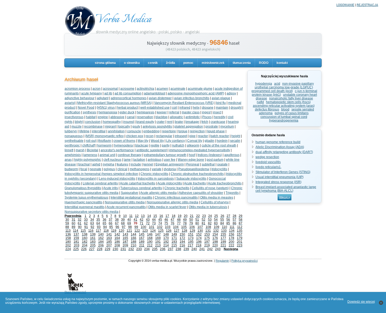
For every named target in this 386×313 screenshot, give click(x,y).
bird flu (221, 103)
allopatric (176, 117)
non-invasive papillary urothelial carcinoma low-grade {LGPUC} (284, 85)
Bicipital (92, 150)
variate (156, 169)
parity (166, 145)
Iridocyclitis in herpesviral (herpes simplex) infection (101, 174)
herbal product (127, 107)
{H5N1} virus (106, 107)
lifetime (84, 131)
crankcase (218, 122)
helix (196, 107)
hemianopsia (107, 112)
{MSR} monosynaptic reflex (104, 136)
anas (68, 159)
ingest (206, 112)
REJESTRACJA (367, 5)
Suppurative (129, 193)
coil (174, 107)
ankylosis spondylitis (157, 126)
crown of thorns (124, 141)
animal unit (107, 155)
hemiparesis (145, 112)
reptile (154, 145)
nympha (108, 164)
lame (127, 159)
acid (277, 83)
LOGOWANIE (345, 5)
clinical (122, 169)
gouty (136, 126)
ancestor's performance (117, 150)
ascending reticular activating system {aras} (284, 106)
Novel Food (86, 107)
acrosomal (110, 88)
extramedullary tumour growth (165, 155)
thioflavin (104, 141)
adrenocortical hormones (129, 98)
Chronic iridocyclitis (154, 174)
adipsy (231, 93)
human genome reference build (277, 142)
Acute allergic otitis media (158, 193)
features (122, 164)
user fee (169, 159)
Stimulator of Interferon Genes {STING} (282, 172)
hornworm (104, 145)
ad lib (108, 93)
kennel (148, 164)
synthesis (89, 112)
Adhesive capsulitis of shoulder (201, 193)
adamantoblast (154, 93)
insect (217, 112)
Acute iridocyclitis (169, 183)
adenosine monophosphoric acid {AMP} (196, 93)
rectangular (164, 136)
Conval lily (194, 141)
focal (83, 169)
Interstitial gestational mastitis (131, 197)
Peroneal (192, 164)
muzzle (76, 126)
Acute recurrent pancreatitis (126, 207)
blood (285, 109)
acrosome (127, 88)
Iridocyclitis (219, 169)
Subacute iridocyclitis (191, 178)
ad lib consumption (128, 93)
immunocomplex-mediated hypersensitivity (199, 150)
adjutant (102, 98)
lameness (90, 155)
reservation (145, 117)
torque (182, 131)
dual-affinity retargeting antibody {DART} (284, 152)
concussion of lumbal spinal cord (283, 117)
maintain (222, 107)
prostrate (211, 126)
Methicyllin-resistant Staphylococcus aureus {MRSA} (114, 103)
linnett (69, 150)
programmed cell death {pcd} (272, 91)
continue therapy (130, 155)
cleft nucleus (112, 159)
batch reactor (219, 136)
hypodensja (263, 83)
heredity (220, 117)
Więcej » (284, 197)
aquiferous (231, 155)
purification (72, 112)
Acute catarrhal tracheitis (137, 183)
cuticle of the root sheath (219, 145)
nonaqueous (74, 136)
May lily (143, 141)
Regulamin (222, 260)
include (136, 164)
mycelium (227, 126)
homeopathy (112, 122)
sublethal (208, 164)
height (235, 136)
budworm (71, 169)
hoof (192, 155)
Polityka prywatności (244, 260)
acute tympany (91, 93)
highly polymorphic (87, 159)
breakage (192, 122)
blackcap (141, 145)
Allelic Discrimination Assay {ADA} (279, 147)
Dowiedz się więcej (361, 302)
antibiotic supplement (151, 150)
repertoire (169, 131)
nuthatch (178, 145)
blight (79, 122)
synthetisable (74, 141)
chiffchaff (88, 145)
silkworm (193, 145)
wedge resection (267, 157)
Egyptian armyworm (169, 164)
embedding (151, 131)
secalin (235, 141)
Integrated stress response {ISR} (278, 182)
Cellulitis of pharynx (215, 202)
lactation (139, 159)
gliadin (209, 141)
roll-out (91, 141)
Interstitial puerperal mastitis (85, 207)
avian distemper (160, 98)
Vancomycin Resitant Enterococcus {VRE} (184, 103)
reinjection (197, 131)
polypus (109, 169)
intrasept (181, 136)
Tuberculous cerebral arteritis (141, 188)
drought (236, 107)
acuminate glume (200, 88)
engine (103, 117)
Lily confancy (175, 141)
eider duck (126, 112)
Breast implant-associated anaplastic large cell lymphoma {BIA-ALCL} (285, 189)
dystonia (170, 169)
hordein (222, 141)
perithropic (72, 145)
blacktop (161, 117)
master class (191, 112)
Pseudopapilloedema (193, 169)
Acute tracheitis (195, 183)
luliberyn (71, 131)
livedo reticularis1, (268, 167)
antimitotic (192, 117)
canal (131, 117)
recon (149, 136)
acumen (162, 88)
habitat (91, 117)
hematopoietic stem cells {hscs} (288, 102)
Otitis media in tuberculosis (208, 207)
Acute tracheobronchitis (225, 183)
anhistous (154, 159)
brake (179, 122)
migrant (110, 126)
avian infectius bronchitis (191, 98)
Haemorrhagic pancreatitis (83, 202)
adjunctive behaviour (80, 98)
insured (128, 122)
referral (174, 112)
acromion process (77, 88)
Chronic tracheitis (176, 188)
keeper (162, 112)
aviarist (70, 103)
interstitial (99, 131)
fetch (204, 122)
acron (96, 88)
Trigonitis (232, 193)
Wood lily (157, 141)
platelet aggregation (188, 126)
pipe (192, 136)
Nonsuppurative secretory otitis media (91, 212)
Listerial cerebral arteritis (100, 183)
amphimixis (73, 155)
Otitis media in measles (216, 197)
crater (161, 122)
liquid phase (216, 131)
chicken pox (134, 136)
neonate (95, 169)
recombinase (93, 126)
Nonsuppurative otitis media (125, 202)
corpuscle (134, 131)
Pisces (207, 117)
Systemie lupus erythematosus (86, 197)
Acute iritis (110, 188)
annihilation (116, 131)
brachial (84, 164)
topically (124, 126)
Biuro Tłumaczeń (75, 292)
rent (170, 122)
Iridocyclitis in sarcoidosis (156, 178)
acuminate (177, 88)
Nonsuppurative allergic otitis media (172, 202)
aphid (96, 164)
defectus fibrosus (267, 109)
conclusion (93, 122)
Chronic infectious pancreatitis (176, 197)
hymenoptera (123, 145)
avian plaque (221, 98)
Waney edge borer (191, 159)
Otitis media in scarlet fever (167, 207)
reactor (203, 136)
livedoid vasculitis (268, 162)
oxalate (222, 164)
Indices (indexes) (209, 155)
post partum (215, 159)
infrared (184, 107)
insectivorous (74, 117)
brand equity (145, 122)
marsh (80, 150)
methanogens (139, 169)
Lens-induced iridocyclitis (117, 178)
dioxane (207, 107)
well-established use (155, 107)
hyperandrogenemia (283, 120)
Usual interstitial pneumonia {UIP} (279, 177)
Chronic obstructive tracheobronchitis (197, 174)
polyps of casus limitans (292, 113)
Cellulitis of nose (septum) (210, 188)
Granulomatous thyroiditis (83, 188)
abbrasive (117, 117)
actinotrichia (145, 88)
